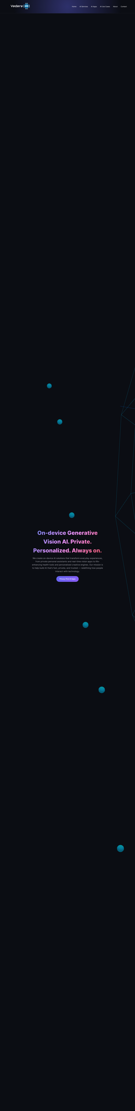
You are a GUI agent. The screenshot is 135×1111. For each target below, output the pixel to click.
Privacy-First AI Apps (67, 579)
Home (74, 6)
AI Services (84, 6)
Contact (124, 6)
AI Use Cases (105, 6)
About (115, 6)
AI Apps (94, 6)
